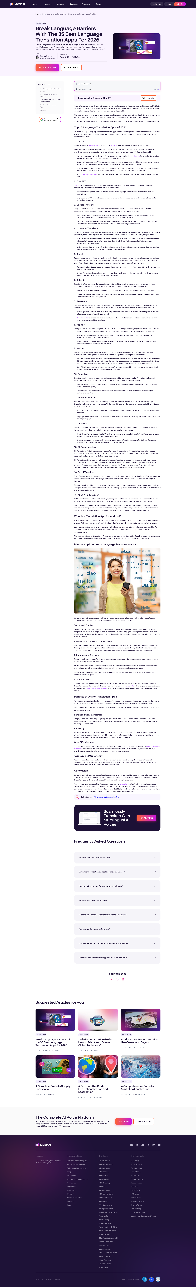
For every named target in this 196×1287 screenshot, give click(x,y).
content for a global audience (96, 688)
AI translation (124, 784)
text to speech (94, 145)
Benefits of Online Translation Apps (49, 106)
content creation (129, 686)
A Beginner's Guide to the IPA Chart (107, 797)
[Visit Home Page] (17, 4)
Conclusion (43, 110)
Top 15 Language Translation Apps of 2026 (51, 90)
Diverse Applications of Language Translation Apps (50, 101)
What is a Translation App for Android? (49, 95)
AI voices (114, 145)
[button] (36, 4)
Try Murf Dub (146, 818)
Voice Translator (83, 318)
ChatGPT (77, 185)
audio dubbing (135, 156)
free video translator (89, 174)
